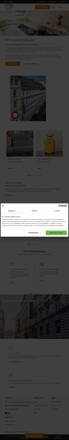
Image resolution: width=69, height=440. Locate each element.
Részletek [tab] (34, 210)
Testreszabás (33, 232)
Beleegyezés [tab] (12, 210)
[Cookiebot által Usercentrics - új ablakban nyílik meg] (59, 206)
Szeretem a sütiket (56, 232)
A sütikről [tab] (57, 210)
